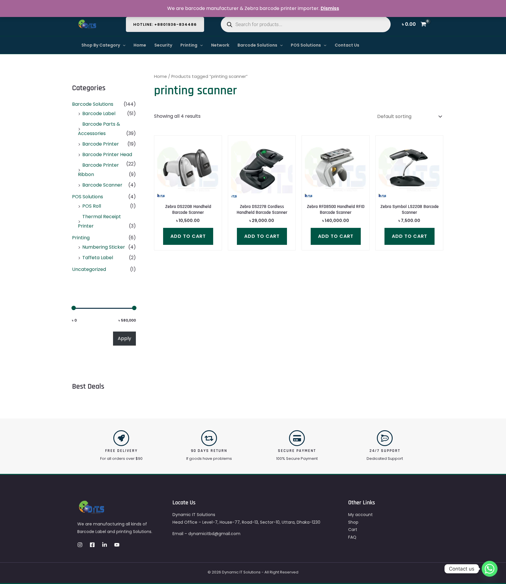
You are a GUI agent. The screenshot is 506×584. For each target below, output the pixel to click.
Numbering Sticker (103, 247)
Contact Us (347, 45)
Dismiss (330, 8)
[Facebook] (92, 544)
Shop (353, 522)
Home (140, 45)
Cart (352, 529)
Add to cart (188, 236)
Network (220, 45)
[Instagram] (80, 544)
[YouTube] (116, 544)
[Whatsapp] (490, 569)
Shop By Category (100, 45)
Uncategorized (89, 269)
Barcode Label (98, 113)
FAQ (352, 537)
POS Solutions (306, 45)
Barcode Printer (100, 144)
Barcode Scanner (102, 185)
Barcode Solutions (257, 45)
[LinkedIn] (104, 544)
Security (163, 45)
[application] (122, 45)
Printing (188, 45)
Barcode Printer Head (107, 154)
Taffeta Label (97, 257)
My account (360, 515)
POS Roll (91, 206)
